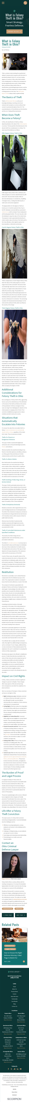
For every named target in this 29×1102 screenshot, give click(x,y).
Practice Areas (14, 991)
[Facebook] (8, 1069)
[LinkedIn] (17, 1069)
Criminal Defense (7, 908)
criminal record (5, 212)
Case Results (14, 1001)
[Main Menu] (3, 3)
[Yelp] (11, 1069)
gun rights (7, 734)
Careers (14, 994)
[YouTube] (20, 1069)
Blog (14, 1004)
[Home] (14, 972)
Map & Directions (8, 1020)
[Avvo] (14, 1069)
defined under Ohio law (11, 101)
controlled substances (13, 543)
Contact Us (14, 1006)
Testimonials (14, 999)
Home (14, 986)
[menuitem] (14, 1089)
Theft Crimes (19, 908)
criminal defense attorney (20, 899)
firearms (4, 446)
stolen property (23, 124)
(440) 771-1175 (14, 977)
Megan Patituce (6, 879)
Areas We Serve (14, 996)
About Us (14, 989)
